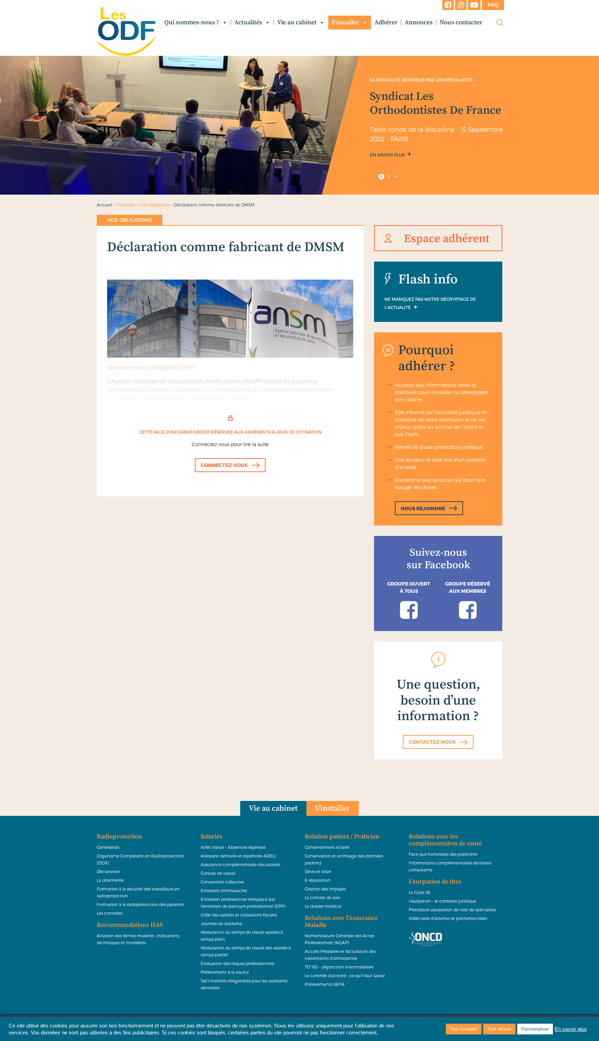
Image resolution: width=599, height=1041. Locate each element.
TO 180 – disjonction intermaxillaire (339, 966)
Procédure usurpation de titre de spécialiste (452, 909)
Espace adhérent (446, 239)
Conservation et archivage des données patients (344, 859)
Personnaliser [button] (535, 1029)
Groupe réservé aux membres (467, 587)
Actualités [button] (248, 22)
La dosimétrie (110, 880)
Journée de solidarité (221, 923)
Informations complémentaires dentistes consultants (450, 866)
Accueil (104, 204)
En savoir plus (388, 154)
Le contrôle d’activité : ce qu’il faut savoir (345, 975)
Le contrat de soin (322, 897)
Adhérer (386, 22)
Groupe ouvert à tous (408, 587)
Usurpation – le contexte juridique (442, 900)
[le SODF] (126, 31)
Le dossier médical (323, 906)
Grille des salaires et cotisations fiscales (239, 914)
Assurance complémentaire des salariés (240, 864)
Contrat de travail (218, 873)
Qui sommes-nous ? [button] (191, 22)
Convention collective (222, 881)
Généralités (108, 847)
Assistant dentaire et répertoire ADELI (238, 855)
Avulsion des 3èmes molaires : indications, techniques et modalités (138, 939)
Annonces (419, 22)
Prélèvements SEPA (325, 984)
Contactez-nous (432, 742)
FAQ (493, 5)
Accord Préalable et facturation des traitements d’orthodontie (340, 955)
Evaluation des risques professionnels (237, 963)
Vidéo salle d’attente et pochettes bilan (448, 918)
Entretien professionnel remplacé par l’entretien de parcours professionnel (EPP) (243, 902)
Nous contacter (461, 22)
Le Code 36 (419, 892)
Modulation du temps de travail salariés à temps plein (242, 935)
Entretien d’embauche (224, 890)
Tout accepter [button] (463, 1029)
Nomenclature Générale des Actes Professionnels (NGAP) (339, 939)
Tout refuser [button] (499, 1029)
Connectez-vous (224, 465)
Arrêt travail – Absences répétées (233, 847)
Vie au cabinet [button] (296, 22)
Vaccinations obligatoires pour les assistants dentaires (244, 984)
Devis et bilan (318, 871)
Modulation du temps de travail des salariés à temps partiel (246, 951)
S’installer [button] (345, 22)
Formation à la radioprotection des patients (140, 904)
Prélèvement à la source (225, 972)
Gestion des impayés (325, 888)
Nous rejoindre (423, 508)
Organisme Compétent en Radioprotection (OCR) (140, 859)
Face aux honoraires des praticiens (443, 854)
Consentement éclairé (327, 847)
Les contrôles (109, 913)
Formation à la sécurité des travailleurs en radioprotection (138, 892)
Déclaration (108, 871)
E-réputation (317, 880)
